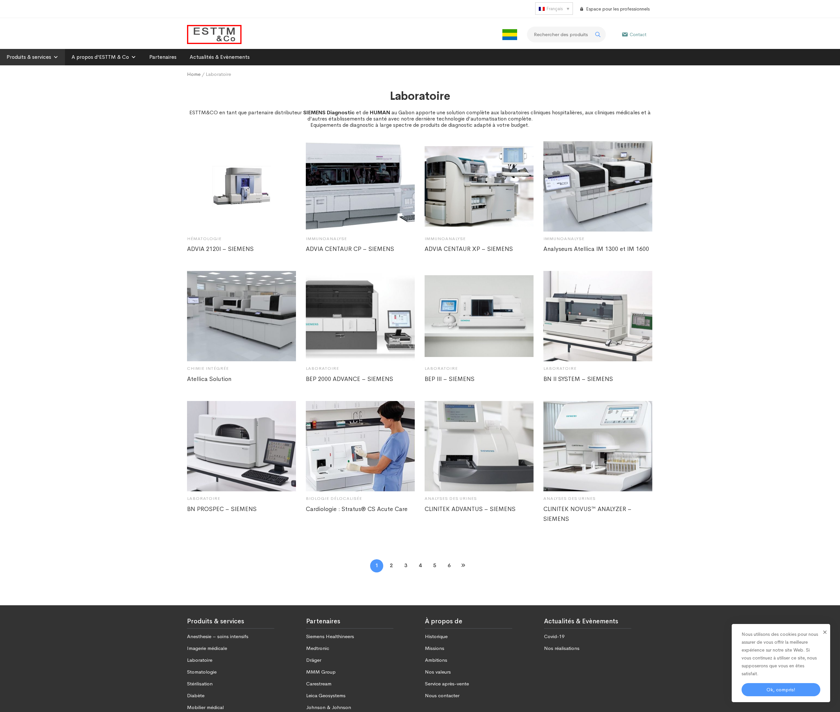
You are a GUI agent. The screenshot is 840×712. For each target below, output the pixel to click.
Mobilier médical (205, 707)
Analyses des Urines (451, 498)
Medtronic (317, 648)
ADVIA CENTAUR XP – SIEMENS (469, 249)
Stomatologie (202, 672)
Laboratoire (322, 368)
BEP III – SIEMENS (449, 379)
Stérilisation (200, 683)
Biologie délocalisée (334, 498)
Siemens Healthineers (330, 636)
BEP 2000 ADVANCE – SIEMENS (349, 379)
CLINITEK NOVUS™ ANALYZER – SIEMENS (587, 514)
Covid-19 (554, 636)
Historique (436, 636)
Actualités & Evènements (220, 57)
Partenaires (163, 57)
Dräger (313, 660)
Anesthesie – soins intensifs (217, 636)
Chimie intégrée (208, 368)
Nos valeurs (438, 672)
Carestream (318, 683)
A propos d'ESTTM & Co (100, 57)
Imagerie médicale (207, 648)
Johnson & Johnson (328, 707)
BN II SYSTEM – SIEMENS (578, 379)
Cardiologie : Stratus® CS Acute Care (357, 509)
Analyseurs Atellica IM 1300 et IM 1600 (596, 249)
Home (193, 74)
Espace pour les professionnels (618, 9)
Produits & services (29, 57)
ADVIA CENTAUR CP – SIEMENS (350, 249)
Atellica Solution (209, 379)
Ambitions (436, 660)
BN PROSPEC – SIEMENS (222, 509)
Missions (434, 648)
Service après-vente (447, 683)
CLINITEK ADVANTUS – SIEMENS (470, 509)
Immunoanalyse (326, 238)
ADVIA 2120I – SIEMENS (220, 249)
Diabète (195, 695)
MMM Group (321, 672)
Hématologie (204, 238)
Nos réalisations (561, 648)
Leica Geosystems (326, 695)
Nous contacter (442, 695)
